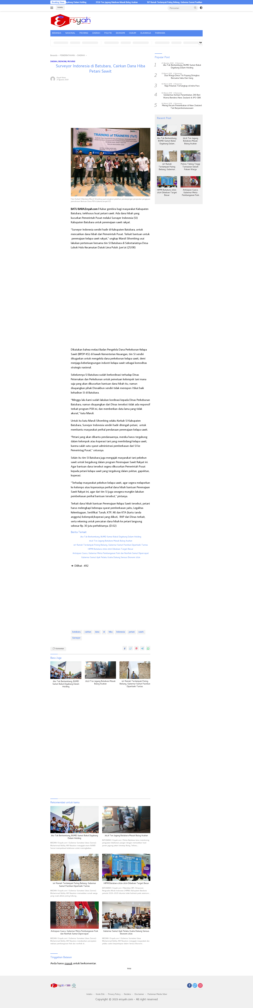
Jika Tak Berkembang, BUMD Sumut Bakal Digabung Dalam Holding (110, 537)
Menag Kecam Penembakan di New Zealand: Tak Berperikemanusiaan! (182, 107)
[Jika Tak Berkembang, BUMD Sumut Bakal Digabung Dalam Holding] (65, 670)
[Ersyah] (70, 20)
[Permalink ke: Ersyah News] (52, 78)
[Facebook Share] (125, 648)
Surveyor (76, 638)
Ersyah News (61, 77)
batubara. (76, 632)
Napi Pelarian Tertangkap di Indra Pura (182, 86)
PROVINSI (84, 33)
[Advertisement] (59, 128)
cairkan (88, 632)
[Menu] (52, 7)
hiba (110, 632)
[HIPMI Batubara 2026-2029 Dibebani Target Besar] (126, 867)
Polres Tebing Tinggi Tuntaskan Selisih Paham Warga (190, 167)
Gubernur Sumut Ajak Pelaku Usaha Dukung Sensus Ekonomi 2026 (110, 557)
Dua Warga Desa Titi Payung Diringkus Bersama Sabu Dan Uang (182, 77)
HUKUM (132, 33)
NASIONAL (70, 33)
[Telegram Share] (142, 648)
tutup (129, 968)
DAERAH (96, 33)
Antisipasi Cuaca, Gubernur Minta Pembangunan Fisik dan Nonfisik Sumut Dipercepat (111, 553)
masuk (68, 963)
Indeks (60, 7)
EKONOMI (120, 33)
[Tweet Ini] (130, 648)
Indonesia (120, 632)
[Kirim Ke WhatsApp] (148, 648)
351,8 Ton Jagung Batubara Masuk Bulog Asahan (91, 2)
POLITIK (108, 33)
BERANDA (56, 33)
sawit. (141, 632)
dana (97, 632)
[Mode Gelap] (201, 7)
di (104, 632)
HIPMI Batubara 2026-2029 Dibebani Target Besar (110, 549)
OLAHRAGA (145, 33)
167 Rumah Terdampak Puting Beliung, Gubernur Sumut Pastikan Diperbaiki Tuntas (156, 2)
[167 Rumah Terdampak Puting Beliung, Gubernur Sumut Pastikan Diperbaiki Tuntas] (135, 670)
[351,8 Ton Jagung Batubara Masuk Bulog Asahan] (100, 670)
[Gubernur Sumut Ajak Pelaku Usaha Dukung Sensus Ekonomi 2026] (126, 915)
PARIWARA (160, 33)
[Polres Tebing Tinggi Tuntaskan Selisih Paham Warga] (190, 156)
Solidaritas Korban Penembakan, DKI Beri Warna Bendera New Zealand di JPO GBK (182, 96)
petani (132, 632)
